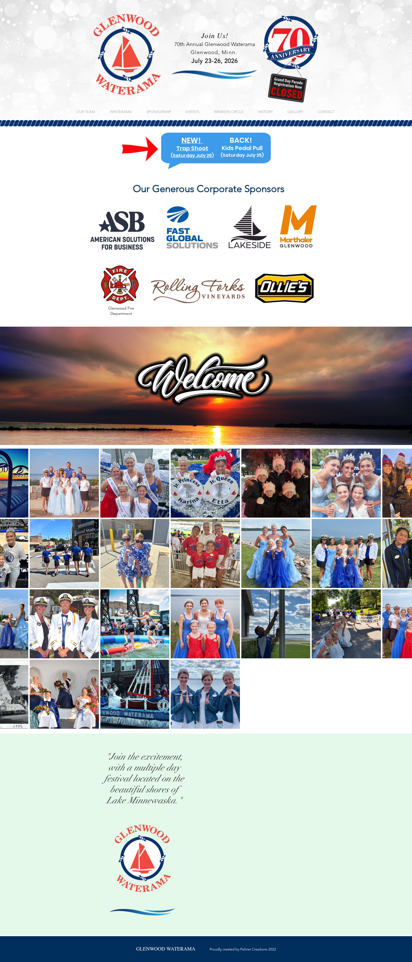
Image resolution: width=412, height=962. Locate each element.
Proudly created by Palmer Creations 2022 (206, 949)
